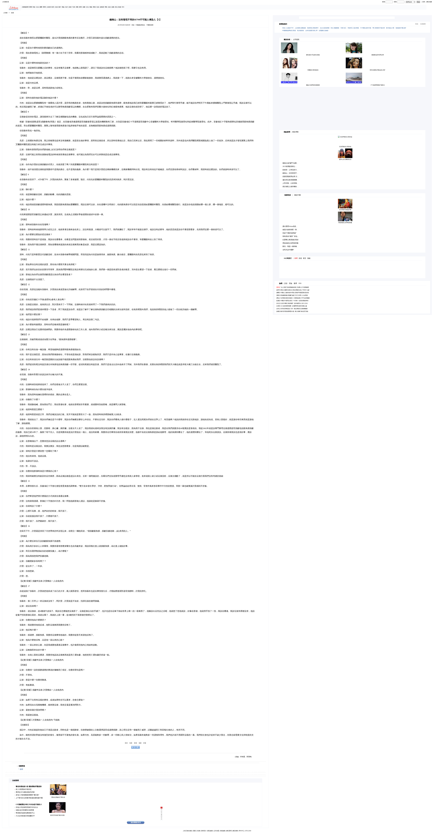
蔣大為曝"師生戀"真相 (301, 311)
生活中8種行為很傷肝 (286, 303)
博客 (106, 7)
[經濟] (278, 290)
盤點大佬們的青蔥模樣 (313, 85)
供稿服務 (222, 831)
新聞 (21, 769)
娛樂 (84, 7)
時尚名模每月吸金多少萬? (377, 70)
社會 (56, 7)
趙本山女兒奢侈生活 (345, 159)
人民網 (5, 13)
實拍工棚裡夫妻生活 (286, 290)
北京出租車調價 (324, 28)
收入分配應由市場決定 (24, 789)
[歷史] (278, 298)
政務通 (102, 7)
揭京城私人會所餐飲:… (291, 186)
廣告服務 (210, 831)
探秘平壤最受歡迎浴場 (302, 292)
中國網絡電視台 (140, 25)
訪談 (109, 7)
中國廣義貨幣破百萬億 (289, 30)
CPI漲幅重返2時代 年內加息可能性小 (29, 804)
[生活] (278, 303)
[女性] (278, 308)
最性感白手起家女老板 (313, 55)
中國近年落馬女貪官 (286, 300)
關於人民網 (196, 831)
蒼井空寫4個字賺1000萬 (57, 815)
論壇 (280, 283)
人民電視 (296, 39)
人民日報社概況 (187, 831)
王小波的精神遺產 (285, 306)
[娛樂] (278, 311)
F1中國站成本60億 (365, 28)
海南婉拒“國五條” (401, 28)
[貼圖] (278, 300)
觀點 (63, 7)
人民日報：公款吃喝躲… (291, 183)
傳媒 (90, 7)
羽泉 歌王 (343, 28)
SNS (299, 283)
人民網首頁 (5, 2)
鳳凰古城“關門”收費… (290, 163)
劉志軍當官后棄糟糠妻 (301, 308)
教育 (52, 7)
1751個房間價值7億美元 (377, 85)
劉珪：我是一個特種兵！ (291, 246)
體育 (80, 7)
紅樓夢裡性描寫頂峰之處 (299, 306)
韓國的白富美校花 (313, 70)
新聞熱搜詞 (283, 24)
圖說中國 (297, 195)
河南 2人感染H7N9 (287, 28)
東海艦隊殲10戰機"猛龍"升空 (289, 295)
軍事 (44, 7)
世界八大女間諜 (303, 295)
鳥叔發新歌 (300, 30)
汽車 (73, 7)
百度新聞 (423, 24)
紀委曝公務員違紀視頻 (290, 240)
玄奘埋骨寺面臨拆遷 (345, 209)
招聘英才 (203, 831)
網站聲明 (229, 831)
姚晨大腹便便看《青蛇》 (291, 230)
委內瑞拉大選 (390, 28)
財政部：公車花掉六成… (291, 170)
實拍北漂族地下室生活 (58, 797)
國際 (41, 7)
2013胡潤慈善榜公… (290, 166)
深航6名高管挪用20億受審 (25, 810)
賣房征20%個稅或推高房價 (25, 792)
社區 (97, 7)
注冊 (423, 2)
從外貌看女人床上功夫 (301, 303)
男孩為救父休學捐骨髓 (345, 222)
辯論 (290, 283)
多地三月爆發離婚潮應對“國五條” (27, 795)
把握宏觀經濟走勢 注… (291, 176)
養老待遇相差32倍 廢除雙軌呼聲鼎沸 (28, 786)
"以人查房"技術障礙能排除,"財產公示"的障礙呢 (294, 287)
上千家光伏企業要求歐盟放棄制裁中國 (29, 798)
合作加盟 (216, 831)
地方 (66, 7)
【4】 (140, 743)
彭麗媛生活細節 (323, 30)
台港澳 (49, 7)
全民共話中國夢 (288, 250)
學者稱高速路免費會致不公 (25, 813)
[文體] (278, 306)
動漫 (119, 7)
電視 (94, 7)
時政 (34, 7)
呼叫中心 (241, 831)
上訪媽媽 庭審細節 (300, 28)
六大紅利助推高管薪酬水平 (25, 816)
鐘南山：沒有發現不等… (291, 173)
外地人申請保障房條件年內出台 (27, 807)
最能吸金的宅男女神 (377, 55)
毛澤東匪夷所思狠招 (286, 298)
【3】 (135, 743)
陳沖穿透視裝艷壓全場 (287, 311)
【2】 (131, 743)
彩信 (116, 7)
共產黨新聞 (25, 7)
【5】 (145, 743)
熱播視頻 (287, 195)
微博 (295, 283)
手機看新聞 (149, 25)
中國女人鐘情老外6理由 (287, 292)
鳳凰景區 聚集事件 (312, 28)
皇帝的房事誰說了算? (286, 308)
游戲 (113, 7)
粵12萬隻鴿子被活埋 (379, 28)
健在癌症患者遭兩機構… (291, 180)
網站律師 (235, 831)
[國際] (278, 292)
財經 (70, 7)
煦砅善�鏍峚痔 (161, 814)
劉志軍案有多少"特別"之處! (301, 290)
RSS (123, 7)
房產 (77, 7)
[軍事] (278, 295)
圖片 (59, 7)
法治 (37, 7)
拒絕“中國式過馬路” (290, 233)
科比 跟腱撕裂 (335, 28)
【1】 (126, 743)
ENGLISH (248, 831)
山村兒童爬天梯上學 (311, 30)
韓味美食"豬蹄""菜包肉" (291, 236)
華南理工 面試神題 (353, 28)
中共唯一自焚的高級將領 (300, 300)
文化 (87, 7)
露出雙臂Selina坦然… (290, 226)
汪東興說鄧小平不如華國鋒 (301, 298)
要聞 (30, 7)
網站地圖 (429, 2)
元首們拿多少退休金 (345, 146)
